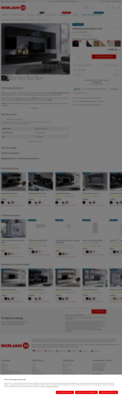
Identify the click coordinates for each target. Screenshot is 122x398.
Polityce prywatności (52, 386)
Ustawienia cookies (65, 392)
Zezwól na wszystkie (108, 392)
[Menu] (119, 395)
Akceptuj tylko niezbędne (86, 392)
